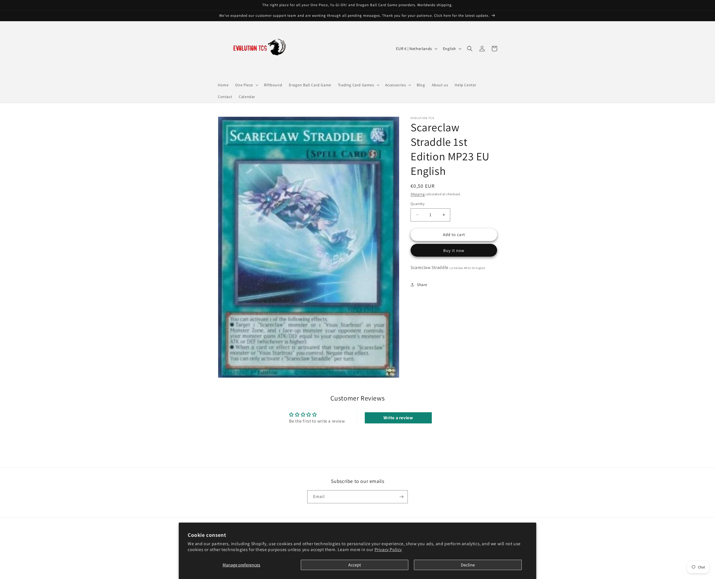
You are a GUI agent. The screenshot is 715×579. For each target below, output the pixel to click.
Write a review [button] (398, 418)
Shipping (418, 194)
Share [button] (422, 284)
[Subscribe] (401, 496)
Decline (468, 565)
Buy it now (453, 250)
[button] (246, 85)
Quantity (418, 203)
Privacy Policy (388, 549)
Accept (354, 565)
